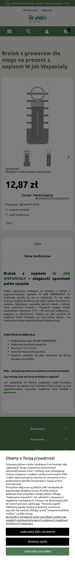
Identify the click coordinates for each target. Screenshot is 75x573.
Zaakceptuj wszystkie (37, 551)
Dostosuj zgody (37, 541)
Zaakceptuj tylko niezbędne (37, 531)
